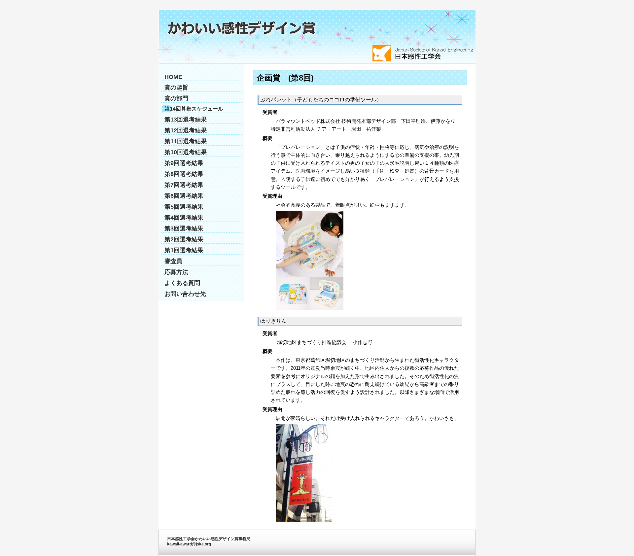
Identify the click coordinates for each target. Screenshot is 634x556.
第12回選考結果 (185, 130)
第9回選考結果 (183, 163)
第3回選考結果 (183, 228)
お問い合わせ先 (185, 294)
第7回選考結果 (183, 185)
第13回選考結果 (185, 119)
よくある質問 (182, 283)
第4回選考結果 (183, 217)
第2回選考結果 (183, 239)
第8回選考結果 (183, 174)
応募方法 (176, 272)
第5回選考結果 (183, 206)
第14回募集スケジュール (193, 109)
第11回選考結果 (185, 141)
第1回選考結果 (183, 250)
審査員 (173, 261)
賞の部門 (176, 98)
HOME (173, 77)
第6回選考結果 (183, 195)
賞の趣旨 (176, 87)
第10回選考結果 (185, 152)
